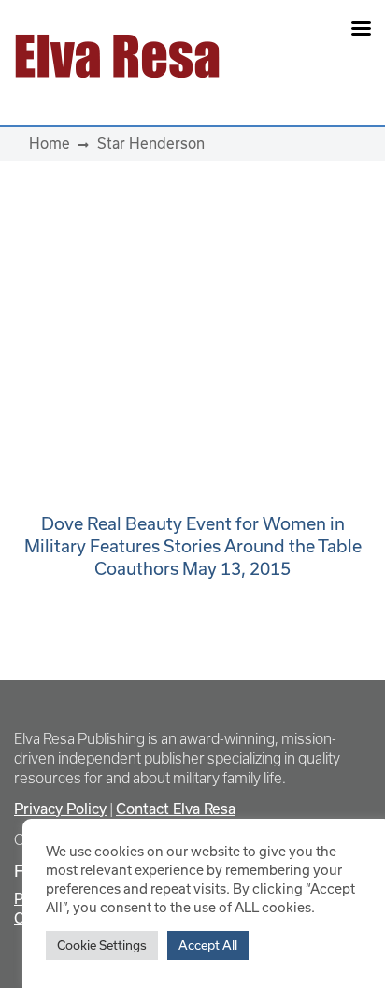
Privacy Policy (60, 808)
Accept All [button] (207, 945)
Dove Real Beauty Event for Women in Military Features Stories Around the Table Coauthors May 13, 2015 (193, 546)
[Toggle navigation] (305, 56)
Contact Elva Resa (175, 808)
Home (49, 143)
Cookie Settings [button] (102, 945)
